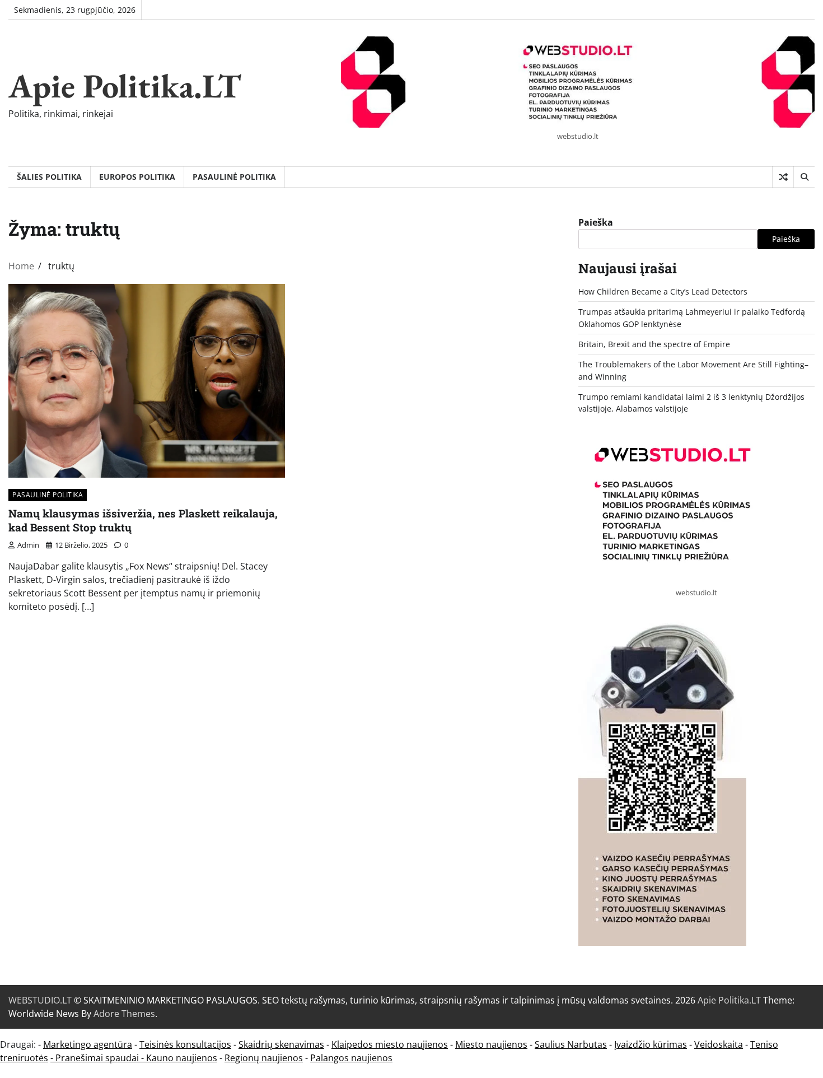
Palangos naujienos (351, 1058)
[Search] (804, 177)
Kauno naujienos (181, 1058)
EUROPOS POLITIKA (137, 176)
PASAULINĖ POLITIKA (234, 176)
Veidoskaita (718, 1044)
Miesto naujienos (491, 1044)
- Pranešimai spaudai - (98, 1058)
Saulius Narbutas (571, 1044)
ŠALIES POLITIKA (49, 176)
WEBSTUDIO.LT (40, 1000)
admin (28, 545)
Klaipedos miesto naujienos (389, 1044)
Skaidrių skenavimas (281, 1044)
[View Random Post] (783, 177)
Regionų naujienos (264, 1058)
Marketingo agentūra (87, 1044)
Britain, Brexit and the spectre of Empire (654, 344)
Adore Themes (124, 1013)
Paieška (595, 222)
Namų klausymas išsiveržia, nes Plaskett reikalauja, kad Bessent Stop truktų (143, 520)
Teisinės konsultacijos (185, 1044)
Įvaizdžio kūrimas (650, 1044)
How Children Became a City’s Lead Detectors (662, 291)
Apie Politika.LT (124, 86)
